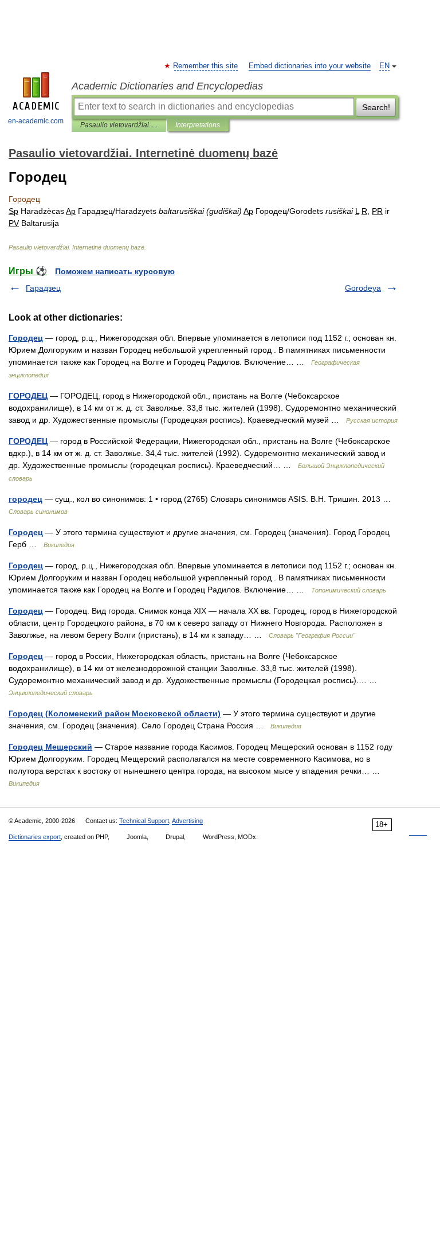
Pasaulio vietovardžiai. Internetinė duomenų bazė (119, 125)
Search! (376, 107)
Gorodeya (363, 287)
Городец (26, 337)
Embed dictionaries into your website (310, 66)
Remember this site (206, 66)
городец (25, 499)
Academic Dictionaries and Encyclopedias (167, 86)
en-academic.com (36, 121)
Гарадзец (43, 287)
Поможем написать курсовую (115, 271)
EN (384, 66)
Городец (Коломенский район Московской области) (115, 713)
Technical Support (144, 820)
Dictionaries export (35, 836)
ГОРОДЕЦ (28, 395)
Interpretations (197, 125)
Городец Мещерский (50, 746)
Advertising (187, 820)
